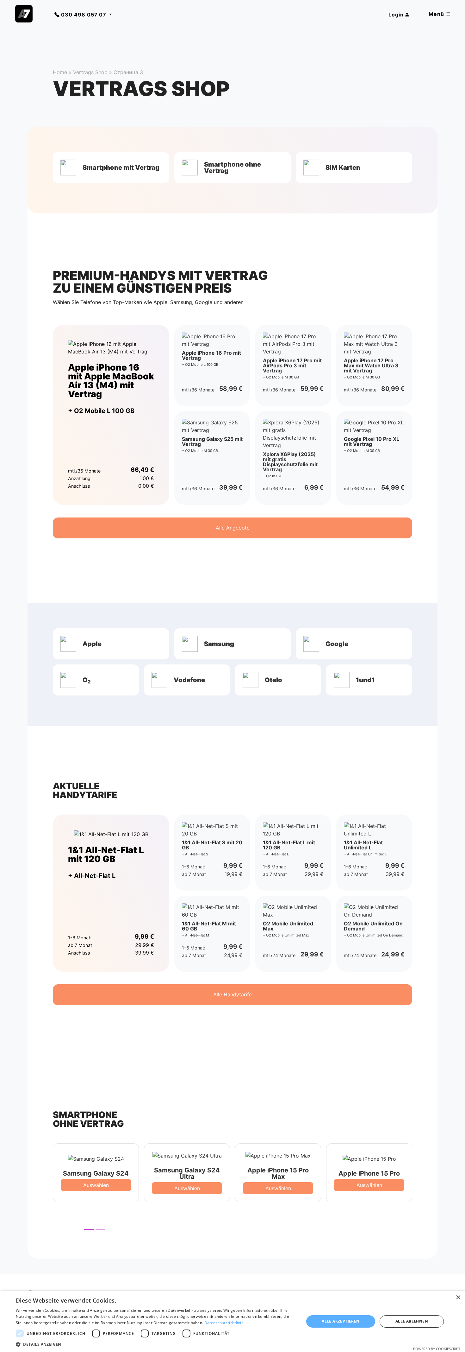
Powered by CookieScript (436, 1348)
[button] (111, 167)
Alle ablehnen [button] (411, 1321)
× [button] (458, 1297)
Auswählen (96, 1185)
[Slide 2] (100, 1229)
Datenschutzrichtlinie (224, 1322)
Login (396, 14)
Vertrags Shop (90, 72)
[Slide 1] (89, 1229)
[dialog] (232, 1321)
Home (60, 72)
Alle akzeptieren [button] (340, 1321)
